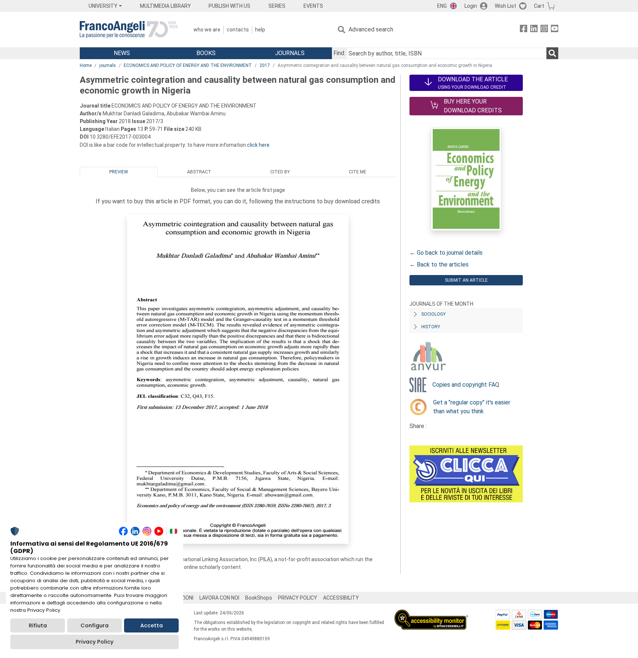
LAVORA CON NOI (219, 598)
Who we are (206, 30)
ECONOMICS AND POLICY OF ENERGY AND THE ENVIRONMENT (188, 65)
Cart (539, 6)
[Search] (552, 53)
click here (258, 145)
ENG (442, 6)
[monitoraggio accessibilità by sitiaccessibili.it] (431, 613)
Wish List (505, 6)
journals (107, 65)
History (430, 326)
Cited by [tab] (280, 171)
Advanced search (371, 29)
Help (260, 30)
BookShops (258, 598)
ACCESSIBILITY (341, 598)
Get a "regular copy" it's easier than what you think (471, 407)
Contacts (238, 30)
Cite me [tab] (357, 171)
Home (86, 65)
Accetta (151, 625)
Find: (339, 53)
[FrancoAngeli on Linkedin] (534, 30)
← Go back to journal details (446, 252)
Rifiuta (38, 625)
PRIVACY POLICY (297, 598)
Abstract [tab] (199, 171)
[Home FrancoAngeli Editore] (129, 29)
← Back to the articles (439, 264)
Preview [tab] (118, 171)
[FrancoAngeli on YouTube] (554, 30)
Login (470, 6)
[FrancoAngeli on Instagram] (544, 30)
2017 (265, 65)
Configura (94, 625)
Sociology (433, 314)
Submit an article (466, 280)
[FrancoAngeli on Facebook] (523, 30)
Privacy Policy (94, 641)
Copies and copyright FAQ (465, 384)
